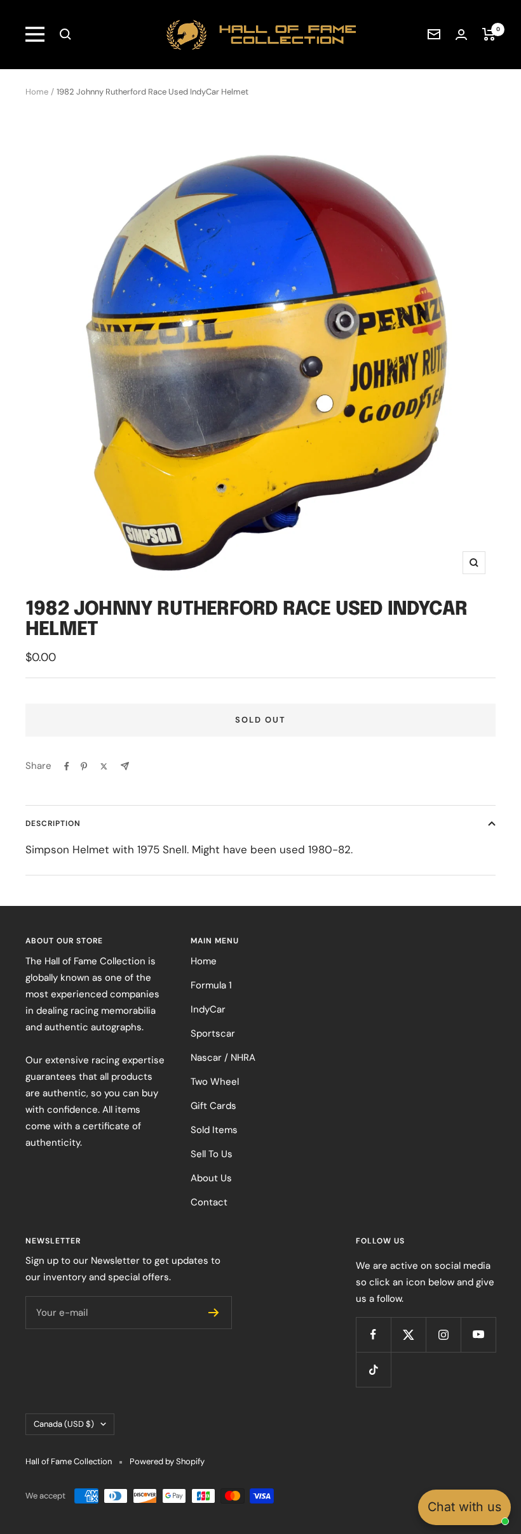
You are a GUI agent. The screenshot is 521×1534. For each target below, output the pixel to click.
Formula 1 (211, 985)
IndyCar (208, 1009)
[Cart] (489, 34)
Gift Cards (213, 1105)
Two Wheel (215, 1081)
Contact (209, 1202)
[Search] (65, 34)
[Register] (213, 1312)
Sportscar (213, 1033)
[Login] (461, 34)
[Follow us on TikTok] (373, 1369)
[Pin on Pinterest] (84, 766)
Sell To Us (212, 1154)
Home (36, 91)
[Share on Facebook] (66, 766)
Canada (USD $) (64, 1424)
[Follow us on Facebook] (373, 1334)
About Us (211, 1178)
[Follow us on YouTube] (478, 1334)
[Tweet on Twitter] (103, 766)
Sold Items (214, 1130)
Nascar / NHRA (223, 1057)
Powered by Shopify (167, 1461)
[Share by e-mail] (125, 766)
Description (53, 823)
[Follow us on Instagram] (443, 1334)
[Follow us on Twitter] (408, 1334)
